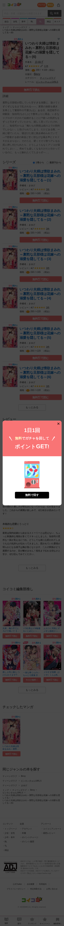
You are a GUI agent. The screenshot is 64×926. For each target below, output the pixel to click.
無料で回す (32, 495)
